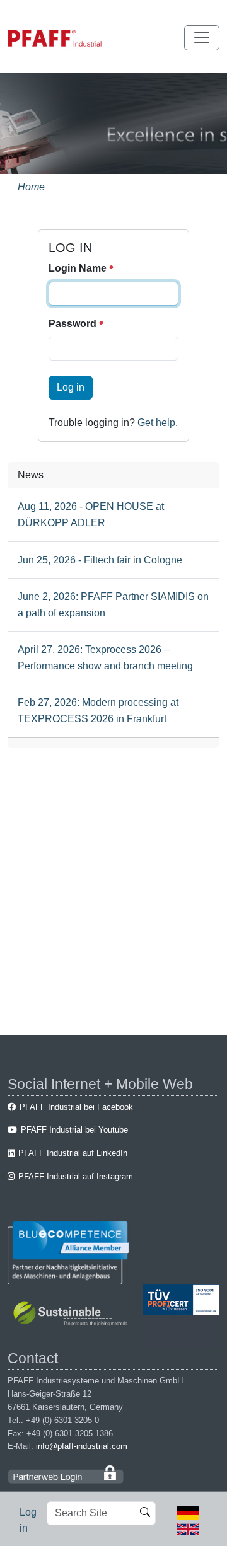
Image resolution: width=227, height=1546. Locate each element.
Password (74, 323)
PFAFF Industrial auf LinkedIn (72, 1153)
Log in (70, 387)
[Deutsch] (188, 1512)
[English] (188, 1528)
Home (31, 187)
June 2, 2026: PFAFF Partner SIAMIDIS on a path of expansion (113, 604)
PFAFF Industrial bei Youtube (74, 1129)
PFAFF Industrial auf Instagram (75, 1176)
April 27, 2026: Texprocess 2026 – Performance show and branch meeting (105, 657)
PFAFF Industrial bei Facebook (76, 1107)
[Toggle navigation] (201, 37)
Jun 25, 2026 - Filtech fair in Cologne (100, 560)
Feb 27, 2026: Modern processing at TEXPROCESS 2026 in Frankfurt (98, 710)
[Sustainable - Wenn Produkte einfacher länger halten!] (72, 1315)
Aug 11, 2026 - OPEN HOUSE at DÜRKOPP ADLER (91, 514)
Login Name (79, 268)
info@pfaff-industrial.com (81, 1446)
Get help (156, 422)
